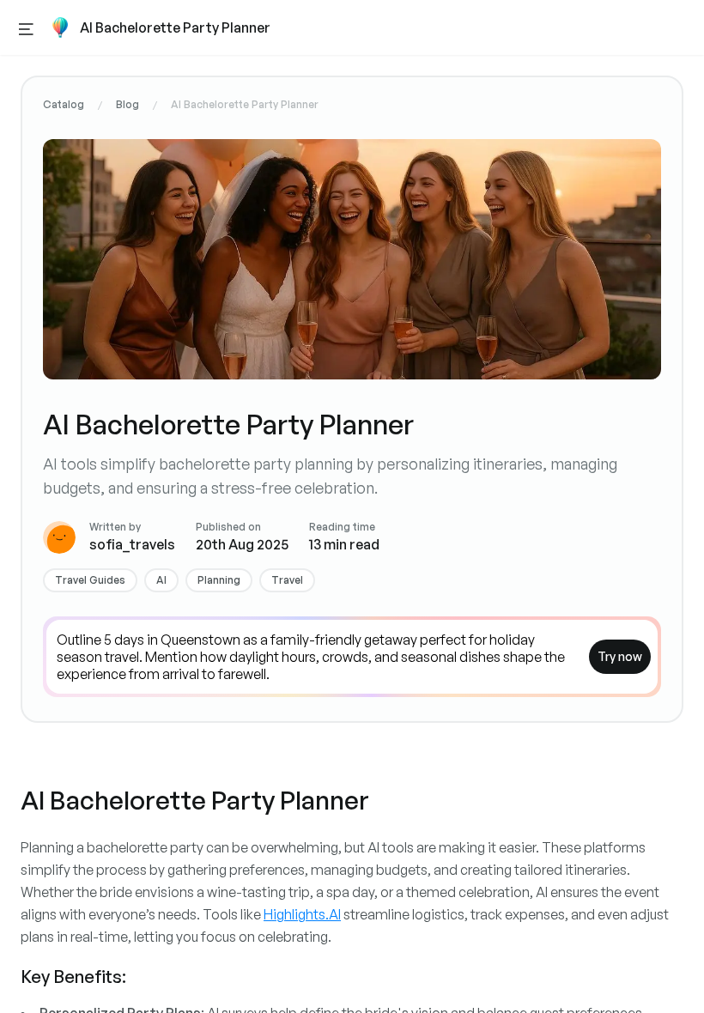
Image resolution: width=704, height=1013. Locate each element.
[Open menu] (26, 27)
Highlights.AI (302, 914)
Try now (620, 656)
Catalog (63, 104)
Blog (127, 104)
